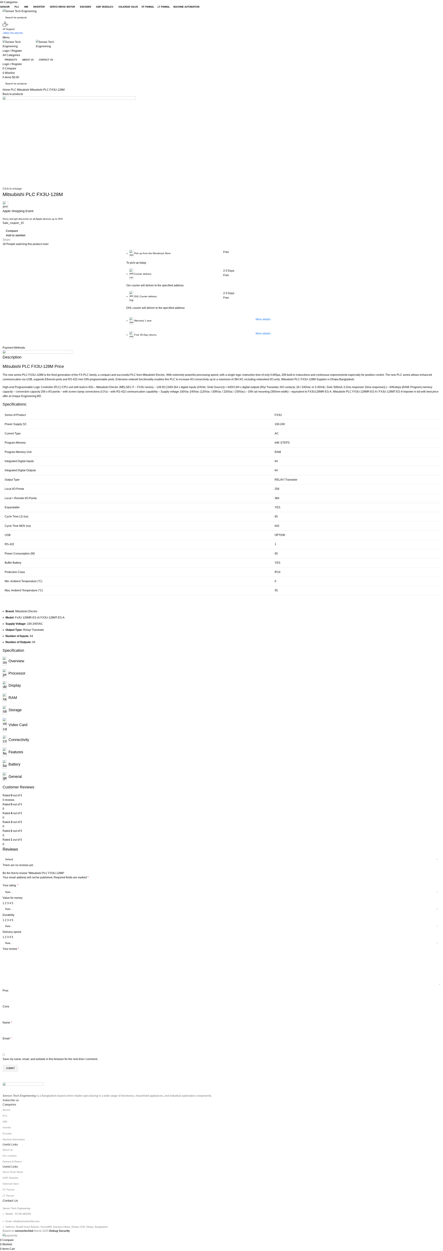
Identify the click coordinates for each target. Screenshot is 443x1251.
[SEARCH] (441, 15)
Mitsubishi (23, 89)
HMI (5, 1121)
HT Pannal (8, 1189)
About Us (8, 1149)
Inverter (7, 1127)
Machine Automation (14, 1139)
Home (7, 89)
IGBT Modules (10, 1177)
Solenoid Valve (11, 1183)
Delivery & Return (12, 1161)
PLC (14, 89)
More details (263, 319)
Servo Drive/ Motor (13, 1172)
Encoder (7, 1133)
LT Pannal (8, 1195)
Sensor (6, 1109)
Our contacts (10, 1155)
